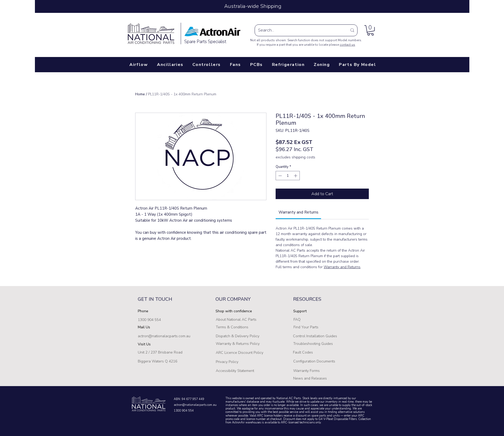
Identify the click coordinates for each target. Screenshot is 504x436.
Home (140, 94)
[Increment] (296, 175)
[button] (370, 30)
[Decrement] (279, 175)
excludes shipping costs (295, 157)
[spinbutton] (288, 175)
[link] (298, 212)
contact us (347, 45)
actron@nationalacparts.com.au (164, 336)
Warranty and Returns (342, 266)
